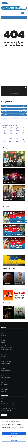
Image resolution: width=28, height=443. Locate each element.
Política (3, 333)
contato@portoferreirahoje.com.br (9, 408)
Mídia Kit (3, 413)
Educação (3, 352)
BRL (26, 117)
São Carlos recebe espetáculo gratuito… (7, 316)
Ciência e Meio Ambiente (7, 347)
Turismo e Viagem (5, 359)
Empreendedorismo (6, 361)
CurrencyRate (20, 117)
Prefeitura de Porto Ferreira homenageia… (20, 282)
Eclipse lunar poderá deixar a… (7, 282)
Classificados (4, 389)
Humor (2, 375)
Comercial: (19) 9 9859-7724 (8, 406)
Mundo (3, 340)
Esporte (3, 342)
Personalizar (14, 436)
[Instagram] (5, 3)
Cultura (3, 366)
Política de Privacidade (7, 410)
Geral (2, 331)
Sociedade (3, 356)
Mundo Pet (4, 368)
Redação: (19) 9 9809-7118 (7, 403)
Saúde (2, 338)
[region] (14, 431)
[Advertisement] (14, 68)
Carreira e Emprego (5, 363)
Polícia (2, 382)
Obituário (3, 391)
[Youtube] (7, 3)
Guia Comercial (5, 384)
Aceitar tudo (14, 433)
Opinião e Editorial (5, 377)
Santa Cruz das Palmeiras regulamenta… (18, 315)
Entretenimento (5, 354)
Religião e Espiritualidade (7, 349)
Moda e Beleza (4, 373)
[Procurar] (22, 13)
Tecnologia (4, 345)
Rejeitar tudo (14, 440)
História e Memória (5, 370)
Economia (3, 335)
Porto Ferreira (4, 380)
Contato (3, 401)
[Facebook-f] (3, 3)
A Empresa (3, 399)
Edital (2, 387)
